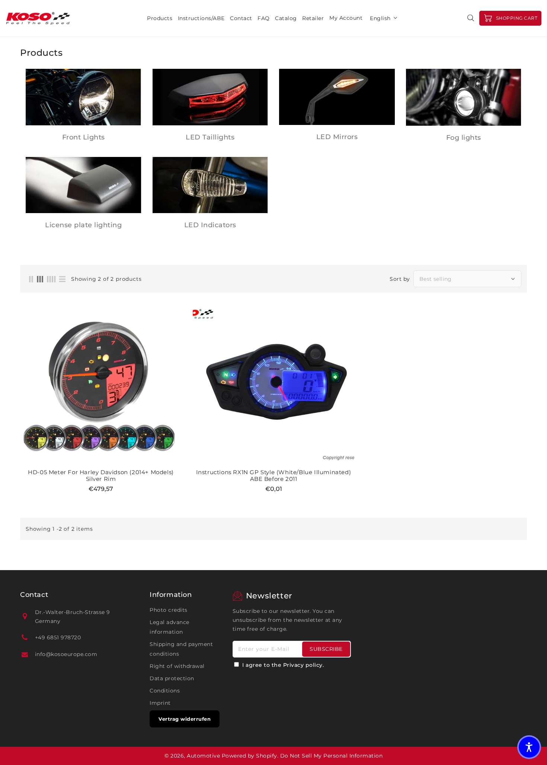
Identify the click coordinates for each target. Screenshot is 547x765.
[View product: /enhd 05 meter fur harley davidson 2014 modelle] (101, 384)
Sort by (400, 279)
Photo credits (169, 610)
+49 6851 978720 (58, 637)
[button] (529, 747)
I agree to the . (283, 665)
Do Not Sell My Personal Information (331, 755)
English (380, 18)
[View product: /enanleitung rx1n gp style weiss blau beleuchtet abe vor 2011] (273, 384)
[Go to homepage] (38, 18)
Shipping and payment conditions (181, 649)
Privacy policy (303, 665)
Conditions (165, 690)
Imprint (160, 703)
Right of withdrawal (177, 666)
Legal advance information (169, 627)
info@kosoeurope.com (66, 654)
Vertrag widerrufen (185, 719)
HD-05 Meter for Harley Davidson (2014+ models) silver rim (101, 475)
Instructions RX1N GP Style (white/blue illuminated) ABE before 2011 (273, 475)
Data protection (172, 678)
